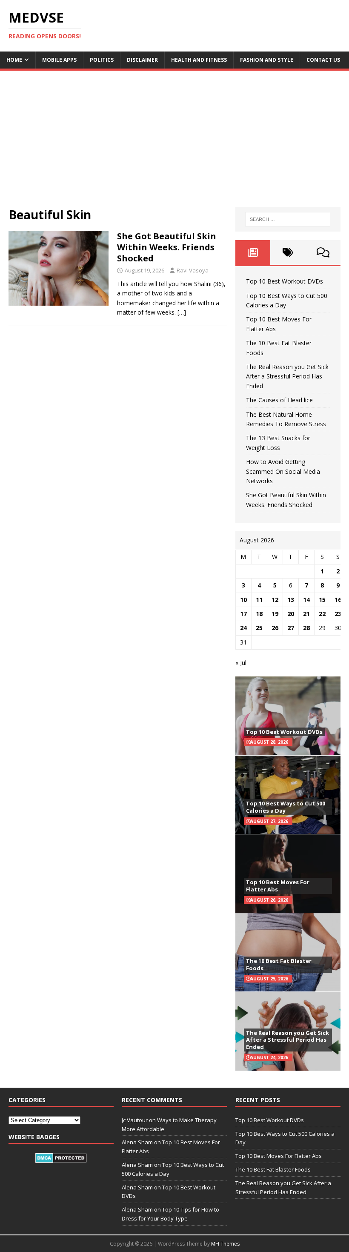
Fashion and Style (266, 59)
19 (275, 614)
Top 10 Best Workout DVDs (284, 281)
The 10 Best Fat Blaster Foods (279, 964)
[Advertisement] (174, 143)
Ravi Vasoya (193, 270)
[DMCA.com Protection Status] (61, 1158)
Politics (102, 59)
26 (275, 628)
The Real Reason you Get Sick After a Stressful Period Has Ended (287, 376)
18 (259, 614)
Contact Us (323, 59)
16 (338, 600)
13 (290, 600)
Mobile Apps (59, 59)
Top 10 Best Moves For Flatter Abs (277, 885)
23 (338, 614)
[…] (181, 312)
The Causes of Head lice (279, 400)
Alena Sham (137, 1209)
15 (322, 600)
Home (14, 59)
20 (290, 614)
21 (306, 614)
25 (259, 628)
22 (322, 614)
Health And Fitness (199, 59)
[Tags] (287, 252)
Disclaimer (142, 59)
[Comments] (323, 252)
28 (306, 628)
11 (259, 600)
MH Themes (225, 1243)
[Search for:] (287, 219)
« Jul (240, 663)
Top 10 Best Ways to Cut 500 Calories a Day (285, 806)
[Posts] (252, 252)
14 (306, 600)
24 (243, 628)
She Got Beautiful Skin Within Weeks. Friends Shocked (166, 247)
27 (290, 628)
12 (275, 600)
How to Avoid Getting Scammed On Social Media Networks (283, 471)
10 (243, 600)
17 (243, 614)
